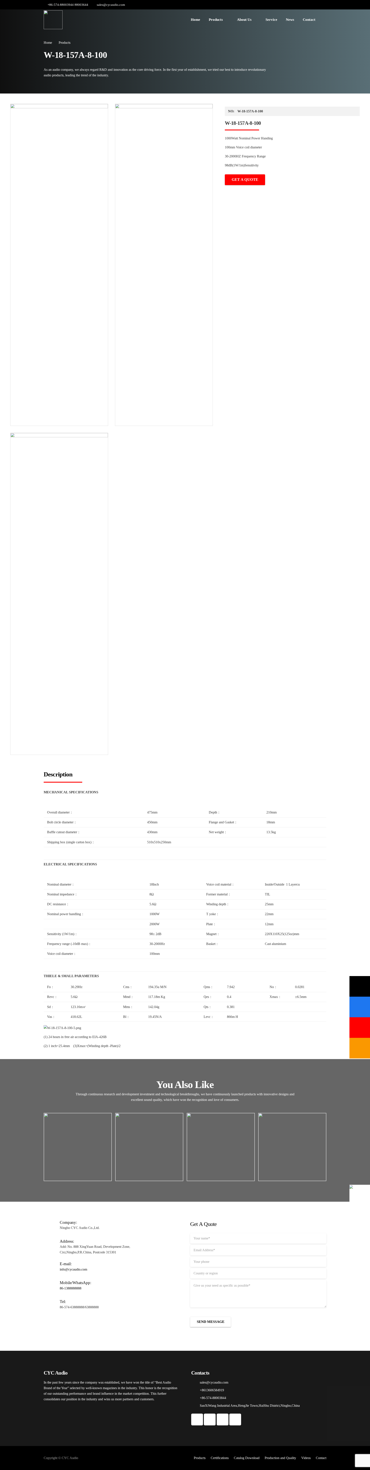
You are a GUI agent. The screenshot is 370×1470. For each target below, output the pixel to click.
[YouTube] (310, 5)
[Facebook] (304, 5)
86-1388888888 (70, 1288)
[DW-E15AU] (78, 1147)
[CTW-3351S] (292, 1147)
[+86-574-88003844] (195, 1398)
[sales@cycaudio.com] (195, 1382)
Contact (321, 1458)
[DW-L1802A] (221, 1147)
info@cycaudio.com (73, 1269)
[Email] (359, 986)
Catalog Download (247, 1458)
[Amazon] (359, 1048)
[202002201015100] (59, 265)
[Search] (324, 20)
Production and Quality (280, 1458)
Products (200, 1458)
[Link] (53, 19)
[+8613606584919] (195, 1390)
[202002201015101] (164, 265)
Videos (306, 1458)
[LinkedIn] (323, 5)
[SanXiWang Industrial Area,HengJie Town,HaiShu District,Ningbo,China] (195, 1405)
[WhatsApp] (316, 5)
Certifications (220, 1458)
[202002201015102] (59, 594)
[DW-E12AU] (149, 1147)
